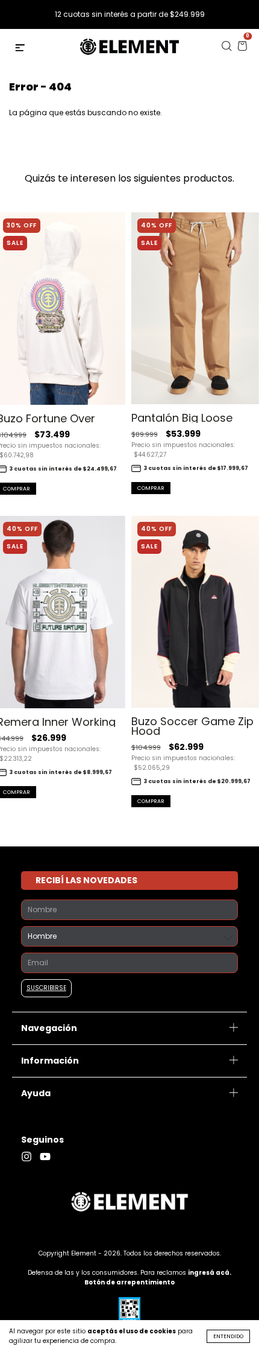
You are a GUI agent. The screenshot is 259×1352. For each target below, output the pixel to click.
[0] (242, 49)
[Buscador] (226, 49)
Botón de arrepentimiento (129, 1282)
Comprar (150, 488)
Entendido (228, 1336)
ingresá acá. (209, 1272)
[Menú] (22, 49)
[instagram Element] (30, 1157)
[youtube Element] (48, 1157)
